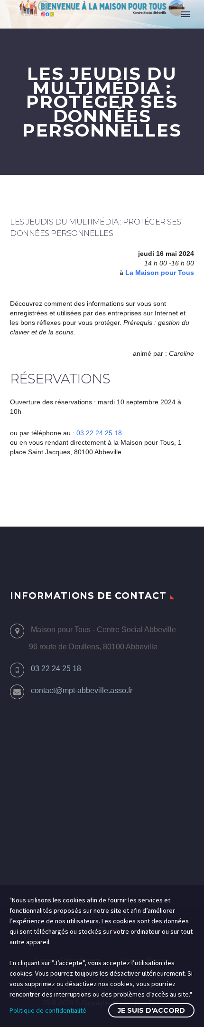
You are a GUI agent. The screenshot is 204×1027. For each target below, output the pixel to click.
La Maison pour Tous (159, 272)
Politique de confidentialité (47, 1010)
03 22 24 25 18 (99, 433)
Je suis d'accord (151, 1010)
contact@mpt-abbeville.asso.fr (81, 690)
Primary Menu (185, 14)
